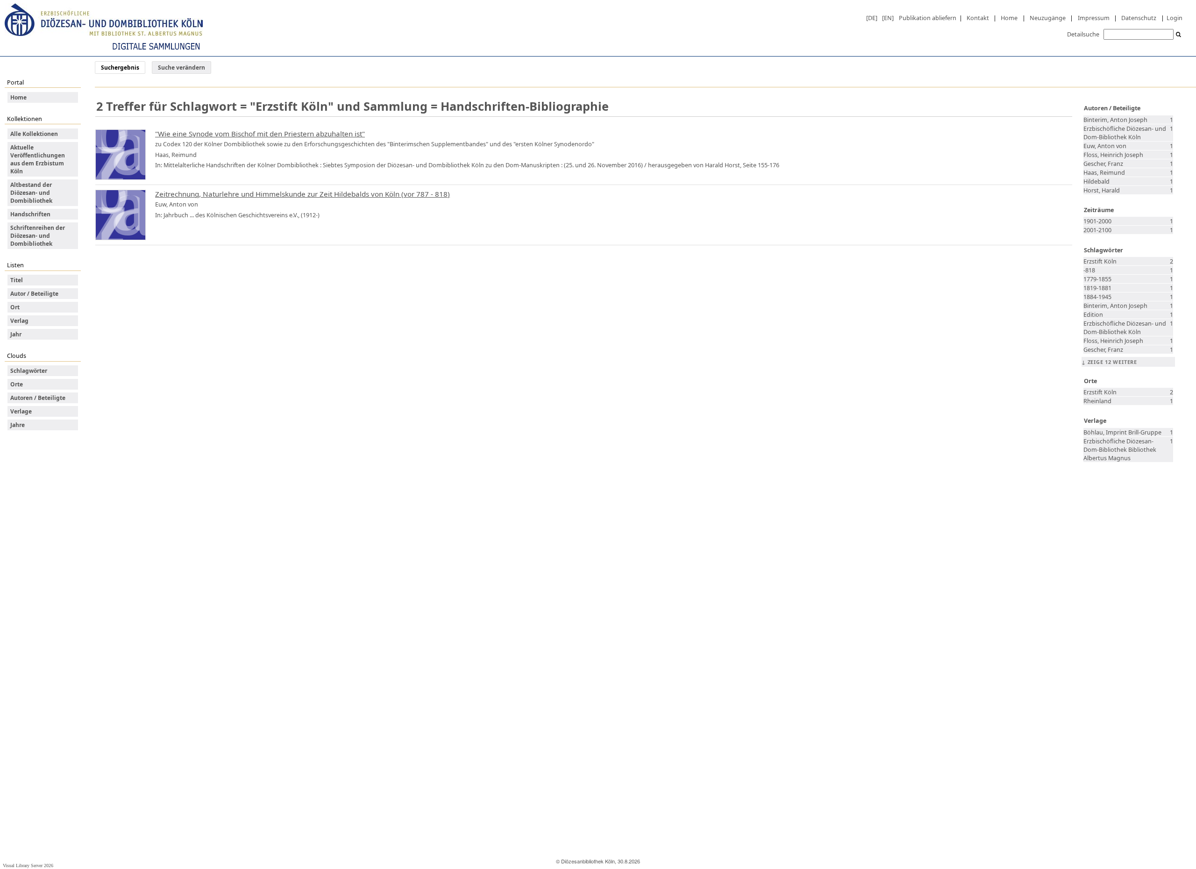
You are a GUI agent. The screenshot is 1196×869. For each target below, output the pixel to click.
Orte (16, 384)
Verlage (21, 411)
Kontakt (978, 18)
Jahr (15, 334)
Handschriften (30, 214)
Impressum (1094, 18)
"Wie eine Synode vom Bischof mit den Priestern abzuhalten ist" (260, 133)
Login (1174, 18)
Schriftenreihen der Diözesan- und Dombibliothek (37, 236)
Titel (16, 280)
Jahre (17, 425)
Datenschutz (1138, 18)
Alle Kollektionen (34, 134)
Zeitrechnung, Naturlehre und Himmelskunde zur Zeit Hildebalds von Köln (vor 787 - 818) (302, 194)
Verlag (19, 321)
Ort (15, 307)
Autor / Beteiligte (34, 294)
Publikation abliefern (927, 18)
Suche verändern (181, 67)
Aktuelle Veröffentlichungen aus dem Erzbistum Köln (37, 159)
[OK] (1179, 35)
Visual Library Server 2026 (28, 865)
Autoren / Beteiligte (37, 398)
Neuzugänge (1048, 18)
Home (1009, 18)
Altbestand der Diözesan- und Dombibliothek (31, 193)
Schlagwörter (28, 371)
